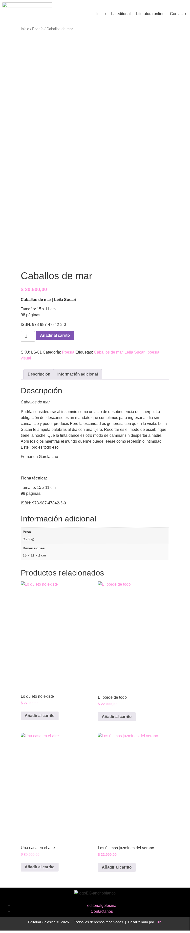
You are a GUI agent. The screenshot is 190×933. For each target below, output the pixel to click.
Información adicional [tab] (77, 374)
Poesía (37, 29)
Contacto (178, 14)
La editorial (121, 14)
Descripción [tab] (39, 374)
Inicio (101, 14)
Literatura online (150, 14)
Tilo (159, 922)
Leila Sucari (135, 352)
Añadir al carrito (55, 335)
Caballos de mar (108, 352)
